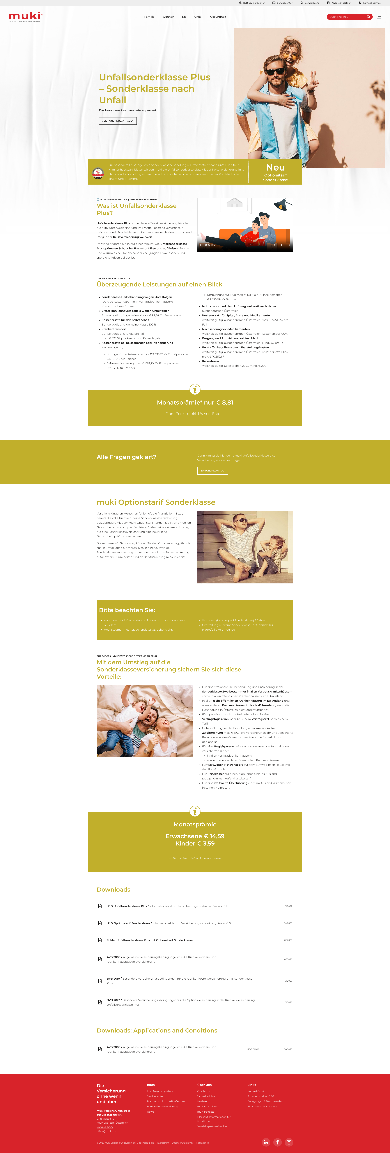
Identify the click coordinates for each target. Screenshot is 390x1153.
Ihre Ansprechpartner (160, 1091)
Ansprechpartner (341, 3)
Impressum (163, 1142)
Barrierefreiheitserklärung (162, 1106)
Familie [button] (149, 16)
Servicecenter (284, 3)
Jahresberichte (206, 1096)
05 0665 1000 (105, 1126)
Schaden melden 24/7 (261, 1096)
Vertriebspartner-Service (212, 1126)
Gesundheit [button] (218, 16)
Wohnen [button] (168, 16)
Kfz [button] (184, 16)
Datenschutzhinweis (182, 1142)
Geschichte (204, 1091)
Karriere (202, 1101)
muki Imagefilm (207, 1106)
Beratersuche (311, 3)
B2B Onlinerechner (254, 3)
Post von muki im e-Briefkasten (166, 1101)
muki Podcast (205, 1111)
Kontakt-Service (371, 3)
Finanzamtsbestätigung (262, 1106)
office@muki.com (107, 1131)
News (150, 1111)
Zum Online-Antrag (213, 470)
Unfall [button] (198, 16)
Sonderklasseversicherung (159, 518)
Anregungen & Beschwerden (265, 1101)
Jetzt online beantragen (117, 120)
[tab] (99, 598)
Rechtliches (202, 1142)
